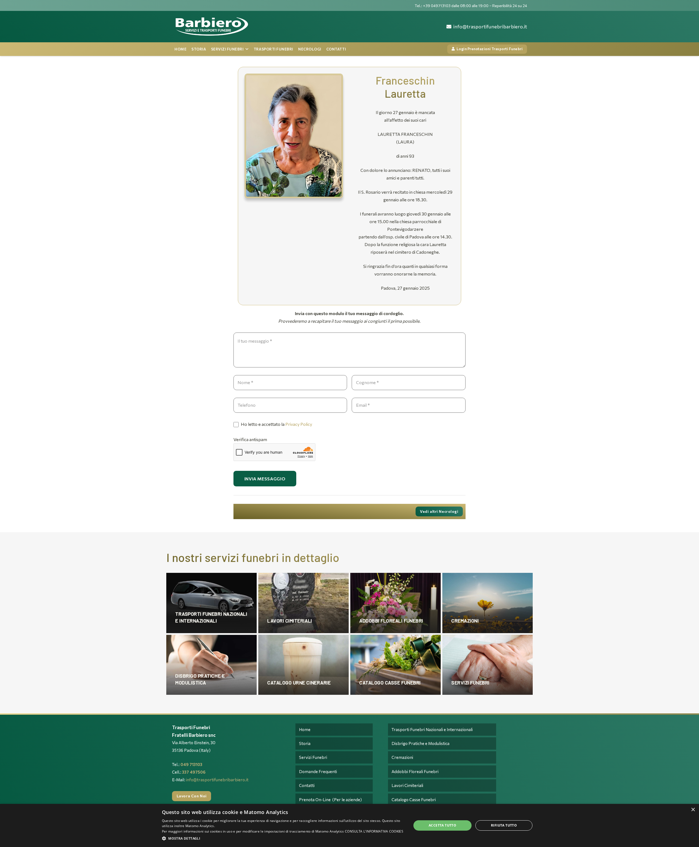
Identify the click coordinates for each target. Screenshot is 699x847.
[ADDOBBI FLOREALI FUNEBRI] (395, 603)
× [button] (693, 810)
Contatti (307, 785)
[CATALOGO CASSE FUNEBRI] (395, 665)
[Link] (211, 26)
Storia (304, 743)
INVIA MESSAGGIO (265, 478)
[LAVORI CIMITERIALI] (303, 603)
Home (304, 729)
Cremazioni (402, 757)
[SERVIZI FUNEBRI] (487, 665)
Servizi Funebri (313, 757)
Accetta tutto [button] (442, 825)
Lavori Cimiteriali (407, 785)
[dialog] (349, 825)
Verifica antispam (250, 439)
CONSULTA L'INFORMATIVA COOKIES (374, 831)
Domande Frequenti (318, 771)
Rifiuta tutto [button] (504, 825)
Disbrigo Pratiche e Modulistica (420, 743)
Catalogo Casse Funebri (414, 799)
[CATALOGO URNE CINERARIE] (303, 665)
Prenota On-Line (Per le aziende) (330, 799)
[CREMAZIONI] (487, 603)
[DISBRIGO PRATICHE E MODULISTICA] (211, 665)
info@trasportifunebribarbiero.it (217, 779)
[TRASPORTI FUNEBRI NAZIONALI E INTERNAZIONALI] (211, 603)
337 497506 (194, 772)
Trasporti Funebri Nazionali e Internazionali (432, 729)
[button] (283, 838)
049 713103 (191, 764)
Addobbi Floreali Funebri (415, 771)
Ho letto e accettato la (276, 424)
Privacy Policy (298, 424)
